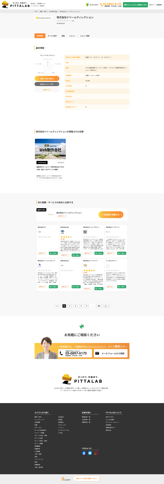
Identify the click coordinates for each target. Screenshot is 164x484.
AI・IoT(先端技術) (40, 430)
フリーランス (39, 459)
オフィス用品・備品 (41, 441)
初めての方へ (110, 417)
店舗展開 (37, 446)
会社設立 (61, 417)
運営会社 (108, 430)
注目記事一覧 (86, 419)
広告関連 (37, 422)
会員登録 (159, 5)
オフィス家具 (39, 438)
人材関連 (37, 451)
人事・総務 (38, 454)
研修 (36, 457)
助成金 (60, 419)
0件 (73, 21)
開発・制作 (43, 11)
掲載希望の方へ (111, 427)
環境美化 (61, 422)
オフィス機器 (39, 443)
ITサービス (38, 427)
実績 (63, 36)
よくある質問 (110, 419)
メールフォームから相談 (113, 353)
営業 (36, 425)
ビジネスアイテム (63, 430)
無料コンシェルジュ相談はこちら (135, 5)
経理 (36, 462)
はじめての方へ (94, 5)
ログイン (152, 5)
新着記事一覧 (86, 417)
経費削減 (37, 465)
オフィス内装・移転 (41, 435)
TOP (36, 11)
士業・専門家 (39, 467)
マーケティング (39, 419)
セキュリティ (62, 425)
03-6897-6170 (112, 4)
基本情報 (40, 36)
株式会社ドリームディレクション (70, 11)
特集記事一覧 (86, 422)
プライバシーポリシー (113, 422)
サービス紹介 (52, 36)
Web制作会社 (53, 11)
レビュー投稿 (84, 36)
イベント (61, 427)
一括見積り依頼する (110, 214)
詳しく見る (53, 253)
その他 (60, 433)
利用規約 (108, 425)
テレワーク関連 (39, 433)
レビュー (72, 36)
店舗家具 (37, 449)
